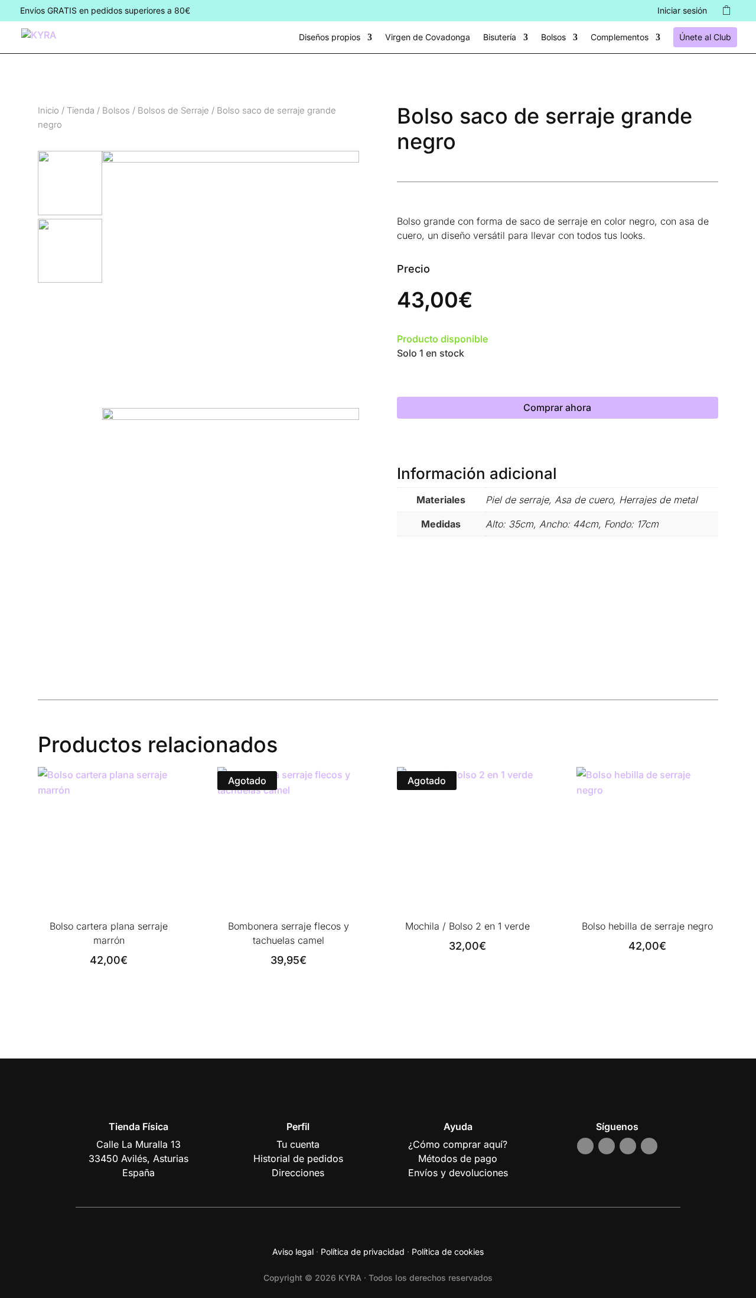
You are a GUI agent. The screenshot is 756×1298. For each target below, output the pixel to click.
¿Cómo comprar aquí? (457, 1144)
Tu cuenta (298, 1144)
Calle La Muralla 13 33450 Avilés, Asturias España (138, 1158)
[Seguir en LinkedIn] (649, 1146)
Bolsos (553, 37)
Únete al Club (705, 37)
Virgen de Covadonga (427, 37)
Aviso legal (293, 1252)
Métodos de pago (457, 1158)
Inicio (48, 110)
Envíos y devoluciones (458, 1173)
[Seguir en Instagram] (585, 1146)
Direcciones (298, 1173)
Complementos (620, 37)
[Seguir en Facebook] (606, 1146)
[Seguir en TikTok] (628, 1146)
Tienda (80, 110)
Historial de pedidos (298, 1158)
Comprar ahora (557, 407)
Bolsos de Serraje (173, 110)
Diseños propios (329, 37)
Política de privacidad (363, 1252)
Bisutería (499, 37)
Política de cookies (448, 1252)
